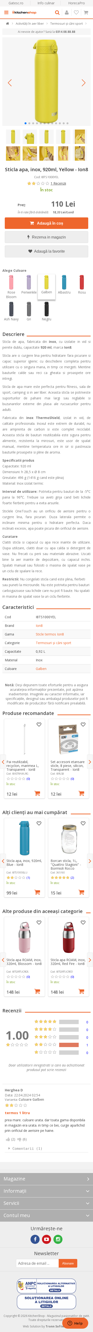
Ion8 (39, 625)
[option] (24, 759)
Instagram (57, 1239)
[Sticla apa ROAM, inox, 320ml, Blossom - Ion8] (24, 937)
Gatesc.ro (16, 3)
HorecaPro (76, 3)
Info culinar (46, 3)
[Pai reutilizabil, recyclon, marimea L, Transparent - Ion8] (24, 739)
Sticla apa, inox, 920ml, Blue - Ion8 (24, 862)
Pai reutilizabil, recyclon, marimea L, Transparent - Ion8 (22, 766)
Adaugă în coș (49, 223)
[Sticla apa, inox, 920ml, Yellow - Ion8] (46, 81)
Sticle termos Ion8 (50, 634)
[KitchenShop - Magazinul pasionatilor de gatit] (24, 12)
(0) (28, 779)
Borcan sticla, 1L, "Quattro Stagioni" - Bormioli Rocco (66, 864)
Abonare (68, 1263)
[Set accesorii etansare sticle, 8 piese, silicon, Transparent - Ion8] (69, 739)
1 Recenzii (58, 183)
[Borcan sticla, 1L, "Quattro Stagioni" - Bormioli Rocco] (69, 838)
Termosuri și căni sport (53, 642)
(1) (28, 877)
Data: (9, 1095)
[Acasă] (8, 24)
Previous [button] (3, 761)
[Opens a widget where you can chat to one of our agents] (75, 1324)
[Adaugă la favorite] (38, 724)
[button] (9, 82)
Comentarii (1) (27, 1148)
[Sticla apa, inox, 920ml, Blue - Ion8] (24, 838)
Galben (41, 668)
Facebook (35, 1239)
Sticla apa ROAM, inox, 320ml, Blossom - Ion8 (24, 962)
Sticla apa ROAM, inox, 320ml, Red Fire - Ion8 (68, 962)
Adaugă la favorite (49, 251)
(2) (72, 877)
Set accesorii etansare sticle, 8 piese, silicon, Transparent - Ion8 (68, 766)
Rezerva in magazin (49, 237)
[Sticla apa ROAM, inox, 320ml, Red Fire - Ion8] (69, 937)
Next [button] (90, 761)
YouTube (46, 1239)
